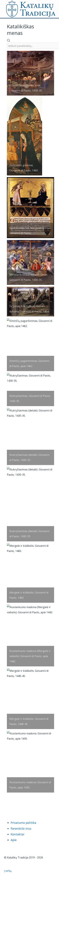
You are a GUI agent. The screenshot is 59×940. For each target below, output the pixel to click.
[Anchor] (25, 32)
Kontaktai (17, 834)
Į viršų (8, 871)
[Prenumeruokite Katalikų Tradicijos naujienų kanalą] (6, 805)
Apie (14, 840)
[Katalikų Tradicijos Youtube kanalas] (17, 805)
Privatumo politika (23, 823)
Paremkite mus (21, 828)
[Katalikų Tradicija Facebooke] (12, 805)
